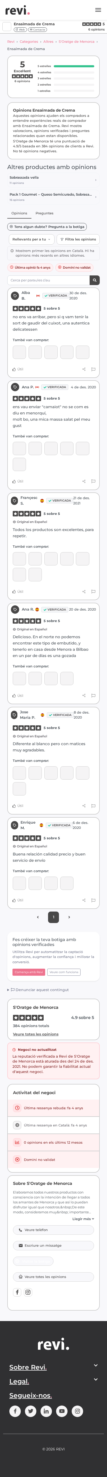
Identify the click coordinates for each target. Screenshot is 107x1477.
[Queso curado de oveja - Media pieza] (35, 773)
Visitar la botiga (36, 1261)
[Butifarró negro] (82, 352)
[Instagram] (28, 1292)
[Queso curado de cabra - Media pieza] (19, 558)
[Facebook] (17, 1292)
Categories (29, 41)
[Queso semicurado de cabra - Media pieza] (51, 678)
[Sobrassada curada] (35, 352)
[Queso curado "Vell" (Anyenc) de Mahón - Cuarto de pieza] (19, 788)
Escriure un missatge (43, 1245)
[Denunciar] (93, 369)
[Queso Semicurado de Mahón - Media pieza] (82, 448)
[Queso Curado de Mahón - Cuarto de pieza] (82, 773)
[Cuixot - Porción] (51, 352)
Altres (48, 41)
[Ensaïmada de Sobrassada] (19, 464)
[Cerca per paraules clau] (95, 280)
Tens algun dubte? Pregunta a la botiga (49, 227)
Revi (11, 41)
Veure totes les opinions (35, 1034)
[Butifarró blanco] (66, 352)
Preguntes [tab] (45, 213)
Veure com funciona (64, 972)
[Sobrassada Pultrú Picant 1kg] (35, 558)
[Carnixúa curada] (66, 558)
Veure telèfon (36, 1230)
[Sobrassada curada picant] (19, 883)
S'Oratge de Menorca (77, 41)
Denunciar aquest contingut (42, 990)
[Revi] (17, 10)
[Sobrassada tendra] (19, 352)
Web (21, 29)
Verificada (58, 295)
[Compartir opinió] (84, 369)
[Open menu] (98, 10)
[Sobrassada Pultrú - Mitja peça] (66, 678)
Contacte (38, 29)
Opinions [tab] (19, 213)
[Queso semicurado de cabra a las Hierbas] (35, 574)
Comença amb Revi (29, 972)
